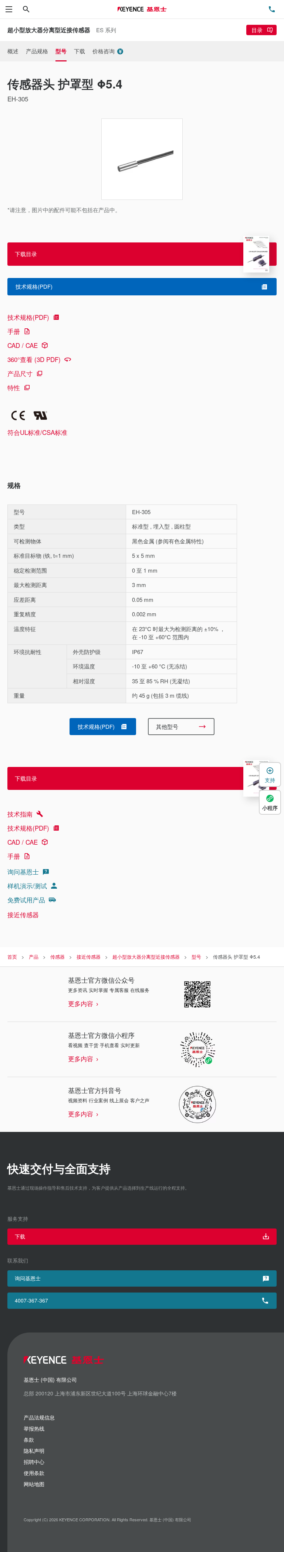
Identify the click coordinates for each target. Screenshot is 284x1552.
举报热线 (34, 1428)
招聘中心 (34, 1461)
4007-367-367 (31, 1300)
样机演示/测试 (27, 885)
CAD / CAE (22, 345)
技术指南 (20, 813)
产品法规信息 (39, 1417)
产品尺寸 (20, 373)
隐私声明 (34, 1450)
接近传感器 (23, 914)
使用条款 (34, 1472)
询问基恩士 (23, 871)
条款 (29, 1439)
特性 (13, 387)
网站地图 (34, 1484)
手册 (13, 331)
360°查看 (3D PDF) (34, 359)
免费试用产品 (26, 899)
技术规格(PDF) (28, 317)
